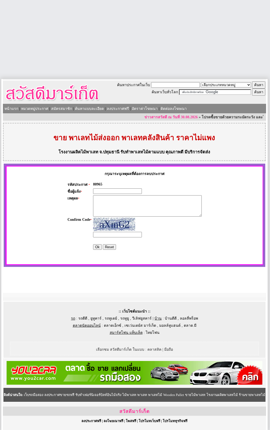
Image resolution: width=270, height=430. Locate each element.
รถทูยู (124, 318)
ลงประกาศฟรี (118, 109)
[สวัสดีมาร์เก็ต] (52, 102)
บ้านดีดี (171, 318)
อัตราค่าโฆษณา (145, 109)
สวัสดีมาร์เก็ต (134, 411)
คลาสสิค (154, 349)
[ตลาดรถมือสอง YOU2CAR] (134, 383)
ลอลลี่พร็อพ (189, 318)
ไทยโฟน (153, 333)
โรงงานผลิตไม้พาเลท (78, 151)
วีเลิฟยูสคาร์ (142, 318)
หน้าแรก (11, 109)
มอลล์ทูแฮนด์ (170, 326)
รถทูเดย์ (111, 318)
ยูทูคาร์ (96, 318)
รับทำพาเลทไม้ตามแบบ (142, 151)
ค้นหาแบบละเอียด (89, 109)
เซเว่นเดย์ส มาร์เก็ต (140, 326)
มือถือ (168, 349)
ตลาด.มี (190, 326)
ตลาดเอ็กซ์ (112, 326)
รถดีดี (82, 318)
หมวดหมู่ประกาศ (34, 109)
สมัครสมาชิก (61, 109)
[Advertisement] (135, 39)
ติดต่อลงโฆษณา (174, 109)
